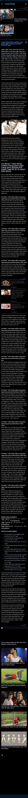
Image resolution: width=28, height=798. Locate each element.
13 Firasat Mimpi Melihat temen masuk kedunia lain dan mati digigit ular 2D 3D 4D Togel (15, 551)
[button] (26, 42)
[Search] (26, 4)
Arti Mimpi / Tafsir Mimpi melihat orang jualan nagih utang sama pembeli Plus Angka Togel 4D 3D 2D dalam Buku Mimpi (13, 167)
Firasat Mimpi (10, 4)
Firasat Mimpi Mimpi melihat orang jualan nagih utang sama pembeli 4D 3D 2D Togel (13, 574)
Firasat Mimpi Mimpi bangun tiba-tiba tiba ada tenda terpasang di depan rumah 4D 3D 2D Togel (15, 560)
